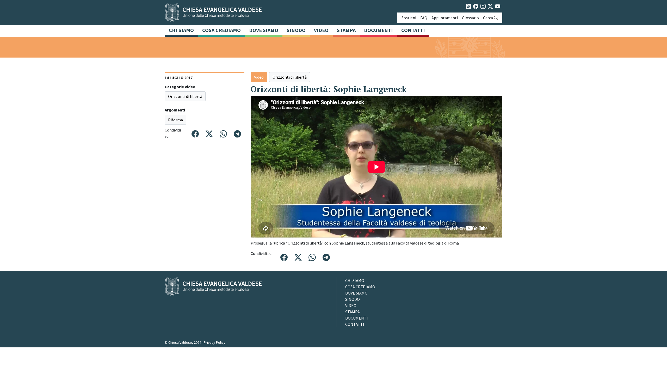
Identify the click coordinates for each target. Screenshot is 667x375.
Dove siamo (263, 30)
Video (321, 30)
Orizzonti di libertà (185, 96)
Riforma (175, 119)
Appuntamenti (444, 17)
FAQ (423, 17)
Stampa (346, 30)
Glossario (470, 17)
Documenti (378, 30)
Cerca (488, 17)
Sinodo (296, 30)
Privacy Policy (214, 342)
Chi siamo (181, 30)
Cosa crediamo (221, 30)
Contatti (413, 30)
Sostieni (409, 17)
